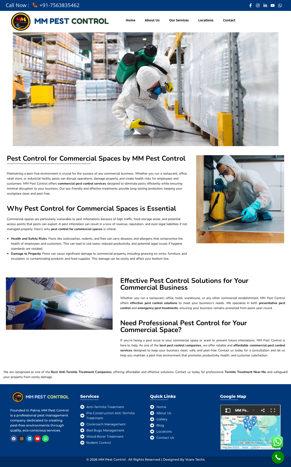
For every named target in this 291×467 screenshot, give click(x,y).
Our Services (179, 20)
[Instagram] (21, 438)
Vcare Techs (195, 459)
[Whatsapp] (45, 438)
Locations (205, 20)
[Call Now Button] (278, 457)
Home (130, 20)
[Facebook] (13, 438)
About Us (152, 20)
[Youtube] (37, 438)
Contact (229, 20)
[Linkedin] (29, 438)
